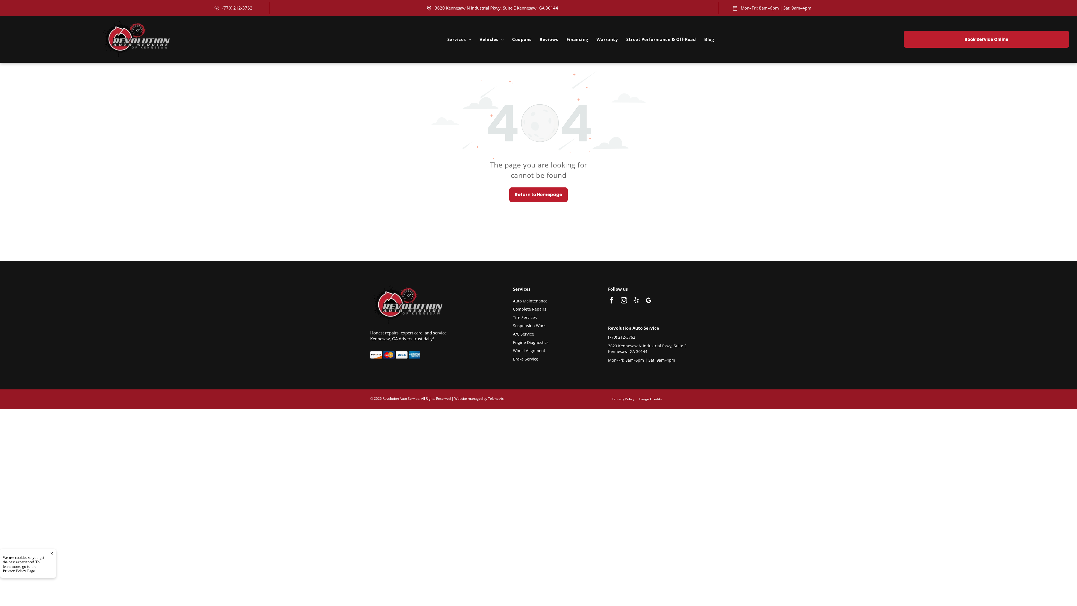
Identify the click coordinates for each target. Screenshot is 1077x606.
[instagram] (624, 301)
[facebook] (611, 301)
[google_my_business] (648, 301)
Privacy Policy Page (19, 571)
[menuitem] (459, 39)
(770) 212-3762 (237, 8)
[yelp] (636, 301)
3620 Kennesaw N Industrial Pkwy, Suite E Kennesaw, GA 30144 (496, 8)
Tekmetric (496, 398)
